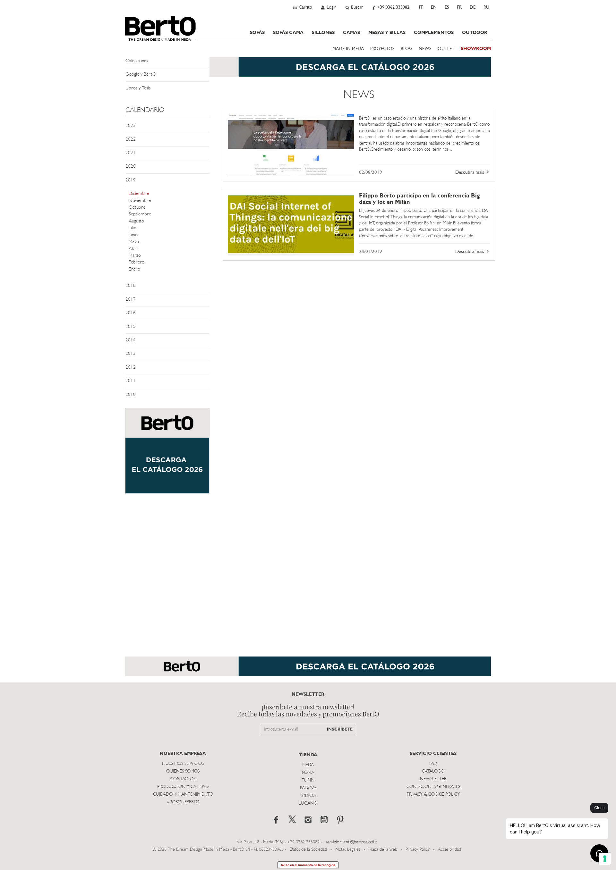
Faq (433, 763)
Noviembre (140, 200)
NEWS (425, 48)
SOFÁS (257, 32)
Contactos (182, 779)
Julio (132, 228)
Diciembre (139, 193)
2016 (130, 313)
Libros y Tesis (137, 88)
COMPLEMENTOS (434, 32)
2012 (130, 367)
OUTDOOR (474, 32)
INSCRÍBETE (340, 729)
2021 (130, 153)
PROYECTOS (382, 48)
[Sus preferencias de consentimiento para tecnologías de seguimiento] (605, 859)
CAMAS (351, 32)
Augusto (136, 221)
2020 (130, 166)
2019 (130, 180)
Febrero (136, 262)
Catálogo (433, 771)
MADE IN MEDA (348, 48)
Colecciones (136, 61)
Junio (133, 235)
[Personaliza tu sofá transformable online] (167, 454)
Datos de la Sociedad (309, 849)
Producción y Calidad (183, 786)
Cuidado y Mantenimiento (183, 794)
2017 (130, 299)
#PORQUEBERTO (183, 802)
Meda (308, 765)
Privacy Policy (418, 849)
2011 (130, 381)
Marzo (135, 255)
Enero (134, 269)
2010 (130, 394)
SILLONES (323, 32)
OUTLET (446, 48)
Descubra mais (470, 172)
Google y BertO (140, 74)
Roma (308, 772)
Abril (133, 249)
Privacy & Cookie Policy (433, 794)
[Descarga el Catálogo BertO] (308, 70)
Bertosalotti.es (160, 28)
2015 (130, 326)
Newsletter (433, 779)
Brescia (308, 795)
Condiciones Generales (433, 786)
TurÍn (308, 780)
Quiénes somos (183, 771)
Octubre (137, 207)
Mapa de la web (383, 849)
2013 (130, 353)
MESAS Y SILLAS (387, 32)
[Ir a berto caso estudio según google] (291, 145)
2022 (130, 139)
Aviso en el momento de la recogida (308, 865)
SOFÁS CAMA (288, 32)
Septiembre (140, 214)
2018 (130, 285)
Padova (308, 788)
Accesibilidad (449, 849)
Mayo (134, 241)
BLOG (406, 48)
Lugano (308, 803)
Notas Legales (347, 849)
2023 (130, 125)
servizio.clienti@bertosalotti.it (351, 842)
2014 (130, 340)
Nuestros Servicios (183, 763)
